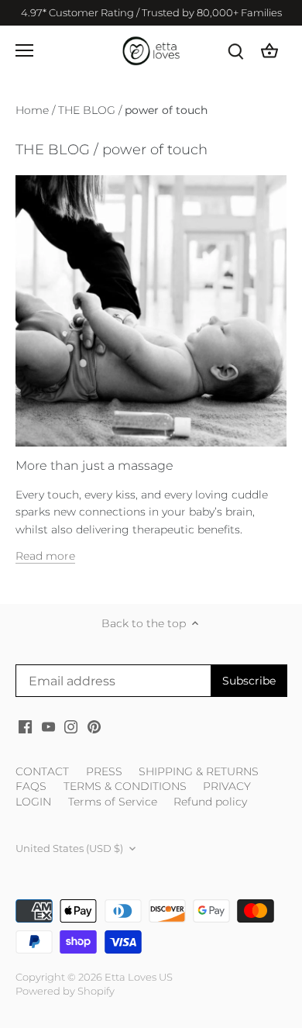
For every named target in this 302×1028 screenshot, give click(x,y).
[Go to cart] (269, 50)
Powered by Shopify (65, 991)
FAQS (30, 786)
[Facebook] (25, 727)
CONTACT (42, 771)
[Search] (235, 50)
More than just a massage (94, 465)
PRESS (104, 771)
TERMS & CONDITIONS (125, 786)
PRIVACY (227, 786)
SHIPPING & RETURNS (199, 771)
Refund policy (210, 802)
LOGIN (33, 802)
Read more (45, 556)
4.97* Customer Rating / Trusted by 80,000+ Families (151, 12)
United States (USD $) (69, 848)
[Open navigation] (24, 50)
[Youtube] (48, 727)
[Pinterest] (94, 727)
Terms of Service (112, 802)
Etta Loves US (139, 977)
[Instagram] (70, 727)
